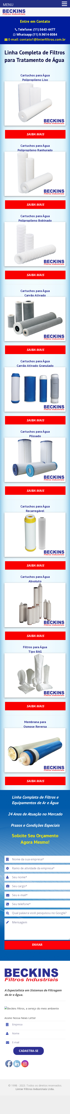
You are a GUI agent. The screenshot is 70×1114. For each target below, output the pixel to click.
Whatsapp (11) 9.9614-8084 (36, 34)
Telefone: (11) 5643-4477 (36, 29)
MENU (8, 4)
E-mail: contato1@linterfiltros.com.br (37, 39)
